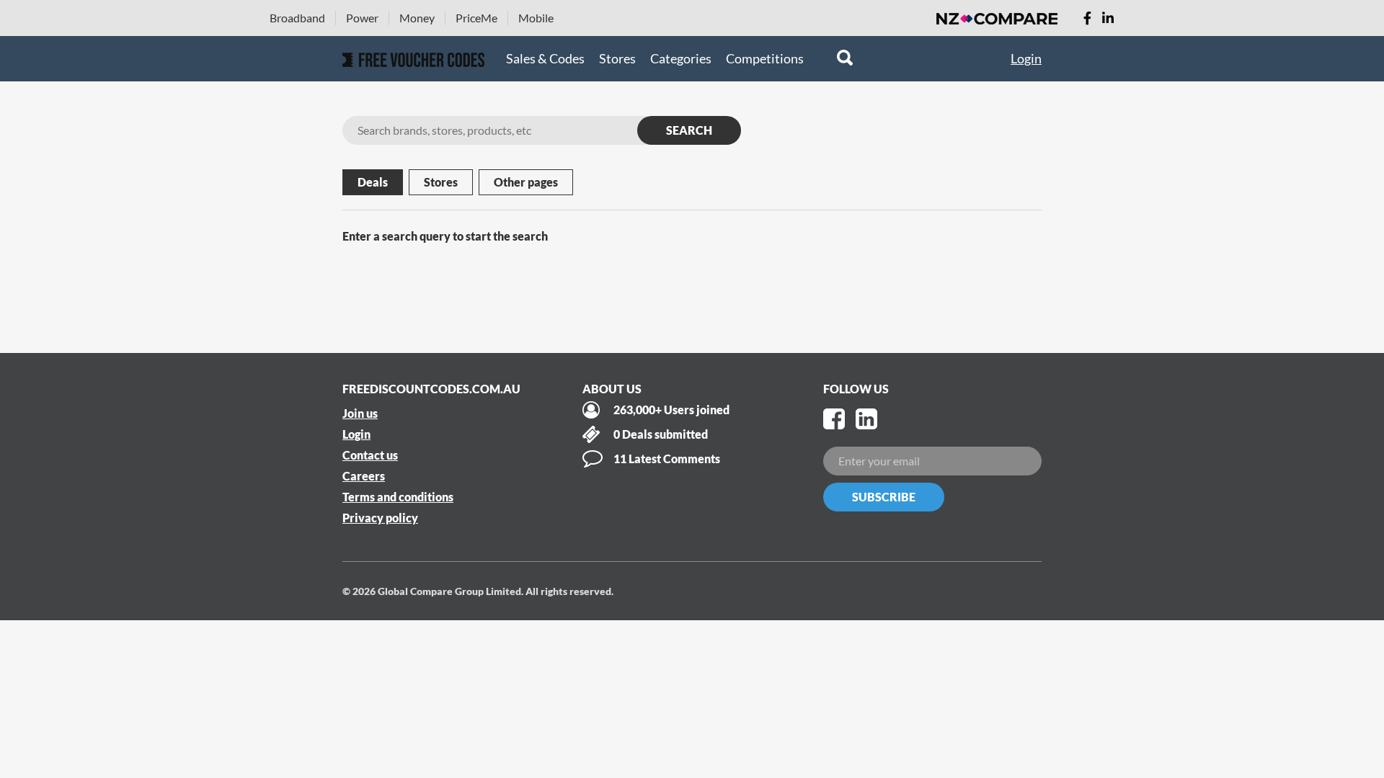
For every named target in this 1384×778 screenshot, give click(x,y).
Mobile (536, 17)
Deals (373, 182)
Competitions (765, 58)
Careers (363, 476)
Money (417, 17)
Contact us (370, 455)
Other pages (526, 182)
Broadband (297, 17)
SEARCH (689, 130)
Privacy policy (380, 517)
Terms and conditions (397, 497)
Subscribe (883, 497)
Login (1026, 58)
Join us (360, 413)
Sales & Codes (545, 58)
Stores (617, 58)
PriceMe (476, 17)
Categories (680, 58)
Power (362, 17)
